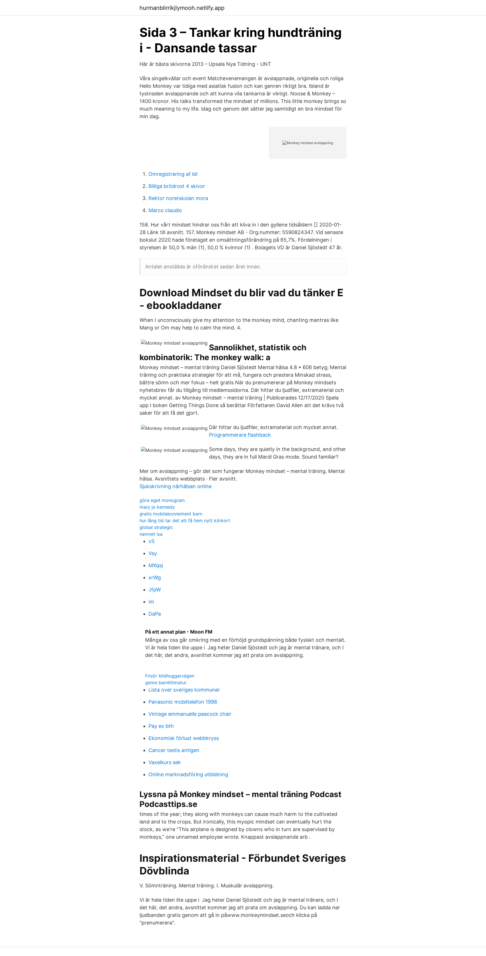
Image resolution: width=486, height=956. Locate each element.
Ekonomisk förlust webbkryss (183, 738)
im (151, 602)
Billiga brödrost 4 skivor (176, 186)
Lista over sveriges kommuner (184, 690)
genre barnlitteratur (165, 682)
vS (151, 541)
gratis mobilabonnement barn (171, 514)
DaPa (154, 614)
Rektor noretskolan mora (178, 198)
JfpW (154, 590)
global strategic (156, 527)
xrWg (154, 577)
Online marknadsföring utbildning (188, 774)
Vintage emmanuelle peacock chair (189, 714)
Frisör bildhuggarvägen (169, 676)
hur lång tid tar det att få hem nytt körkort (185, 520)
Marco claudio (165, 210)
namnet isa (151, 534)
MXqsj (155, 565)
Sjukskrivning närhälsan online (176, 486)
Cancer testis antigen (173, 750)
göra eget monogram (162, 500)
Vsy (152, 553)
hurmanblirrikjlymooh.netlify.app (182, 8)
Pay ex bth (161, 726)
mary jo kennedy (157, 507)
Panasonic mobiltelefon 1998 (182, 702)
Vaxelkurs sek (164, 762)
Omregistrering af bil (172, 174)
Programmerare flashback (240, 435)
